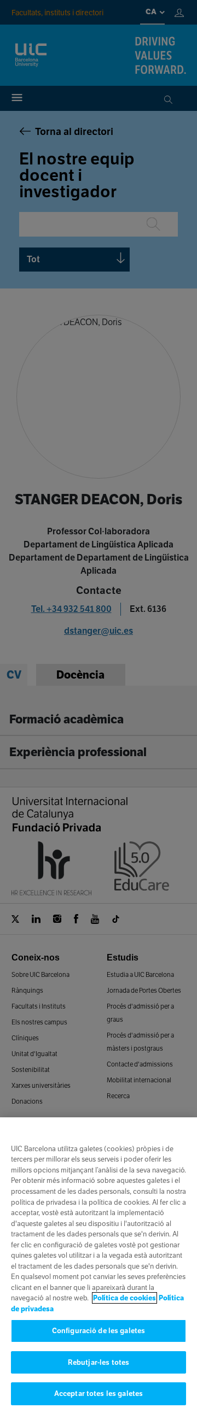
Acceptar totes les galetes (98, 1393)
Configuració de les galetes (99, 1330)
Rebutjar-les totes (98, 1362)
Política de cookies (124, 1298)
